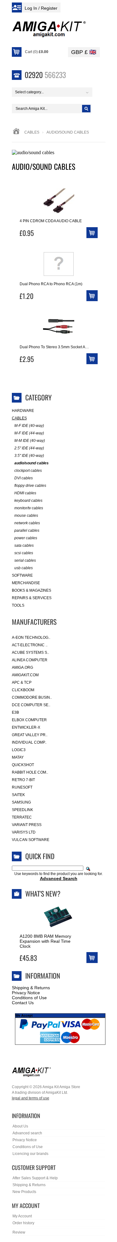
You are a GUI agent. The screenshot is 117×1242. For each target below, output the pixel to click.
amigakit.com (25, 675)
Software (22, 575)
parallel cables (26, 530)
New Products (24, 1192)
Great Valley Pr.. (29, 735)
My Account (22, 1216)
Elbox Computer (29, 720)
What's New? (43, 893)
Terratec (22, 817)
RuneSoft (22, 787)
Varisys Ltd (24, 832)
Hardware (23, 410)
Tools (18, 605)
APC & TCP (22, 682)
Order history (23, 1223)
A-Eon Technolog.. (31, 637)
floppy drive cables (30, 485)
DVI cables (23, 478)
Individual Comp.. (29, 742)
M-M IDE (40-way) (29, 440)
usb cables (23, 568)
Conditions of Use (29, 997)
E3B (15, 712)
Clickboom (23, 690)
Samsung (21, 802)
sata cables (24, 545)
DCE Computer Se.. (31, 705)
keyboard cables (28, 500)
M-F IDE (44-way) (29, 433)
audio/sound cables (31, 463)
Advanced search (27, 1133)
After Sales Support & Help (35, 1178)
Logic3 (19, 750)
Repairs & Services (31, 598)
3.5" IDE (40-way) (29, 455)
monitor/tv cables (28, 508)
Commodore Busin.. (32, 697)
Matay (18, 757)
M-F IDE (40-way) (29, 425)
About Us (20, 1126)
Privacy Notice (26, 992)
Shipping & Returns (31, 987)
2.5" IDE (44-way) (29, 448)
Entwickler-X (26, 727)
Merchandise (26, 583)
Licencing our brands (30, 1154)
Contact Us (23, 1002)
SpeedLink (22, 810)
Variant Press (26, 825)
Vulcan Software (30, 840)
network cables (27, 523)
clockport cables (28, 470)
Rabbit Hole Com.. (30, 772)
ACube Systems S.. (30, 652)
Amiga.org (22, 667)
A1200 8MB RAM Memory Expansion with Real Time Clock (45, 941)
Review (18, 1232)
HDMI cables (25, 493)
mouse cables (26, 515)
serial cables (25, 560)
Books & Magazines (31, 590)
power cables (25, 538)
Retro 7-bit (23, 780)
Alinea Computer (29, 660)
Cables (31, 132)
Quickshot (23, 765)
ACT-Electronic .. (29, 645)
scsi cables (23, 553)
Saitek (18, 795)
